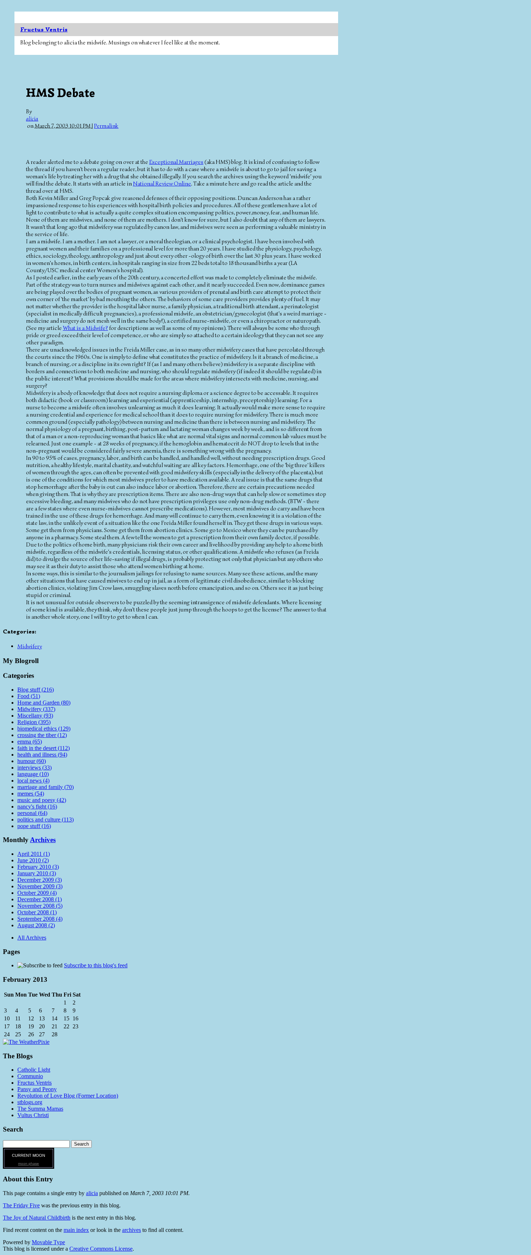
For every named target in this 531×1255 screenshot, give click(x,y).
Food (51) (28, 696)
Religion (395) (34, 722)
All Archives (31, 937)
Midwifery (29, 646)
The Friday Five (21, 1205)
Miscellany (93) (35, 716)
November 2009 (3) (39, 886)
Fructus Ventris (44, 29)
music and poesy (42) (41, 800)
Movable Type (48, 1242)
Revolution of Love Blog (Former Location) (67, 1096)
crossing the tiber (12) (42, 735)
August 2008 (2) (36, 925)
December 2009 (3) (39, 880)
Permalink (106, 126)
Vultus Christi (33, 1115)
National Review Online (162, 183)
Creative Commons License (101, 1249)
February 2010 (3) (38, 867)
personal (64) (32, 813)
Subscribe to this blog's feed (96, 965)
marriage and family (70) (45, 787)
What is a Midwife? (85, 328)
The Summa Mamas (40, 1109)
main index (76, 1230)
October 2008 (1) (37, 912)
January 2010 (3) (36, 873)
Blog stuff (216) (35, 690)
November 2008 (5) (39, 906)
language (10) (33, 774)
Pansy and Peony (37, 1089)
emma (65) (29, 741)
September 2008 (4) (39, 919)
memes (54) (30, 793)
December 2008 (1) (39, 899)
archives (131, 1230)
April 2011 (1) (33, 854)
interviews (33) (34, 767)
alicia (32, 118)
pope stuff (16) (34, 826)
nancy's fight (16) (37, 806)
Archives (43, 840)
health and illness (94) (42, 754)
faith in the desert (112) (43, 748)
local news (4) (33, 780)
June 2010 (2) (33, 860)
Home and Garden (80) (43, 703)
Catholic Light (33, 1070)
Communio (30, 1076)
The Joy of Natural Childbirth (36, 1218)
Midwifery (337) (36, 709)
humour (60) (31, 761)
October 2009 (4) (37, 893)
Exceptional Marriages (176, 162)
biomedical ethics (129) (43, 728)
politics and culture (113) (45, 819)
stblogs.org (29, 1102)
